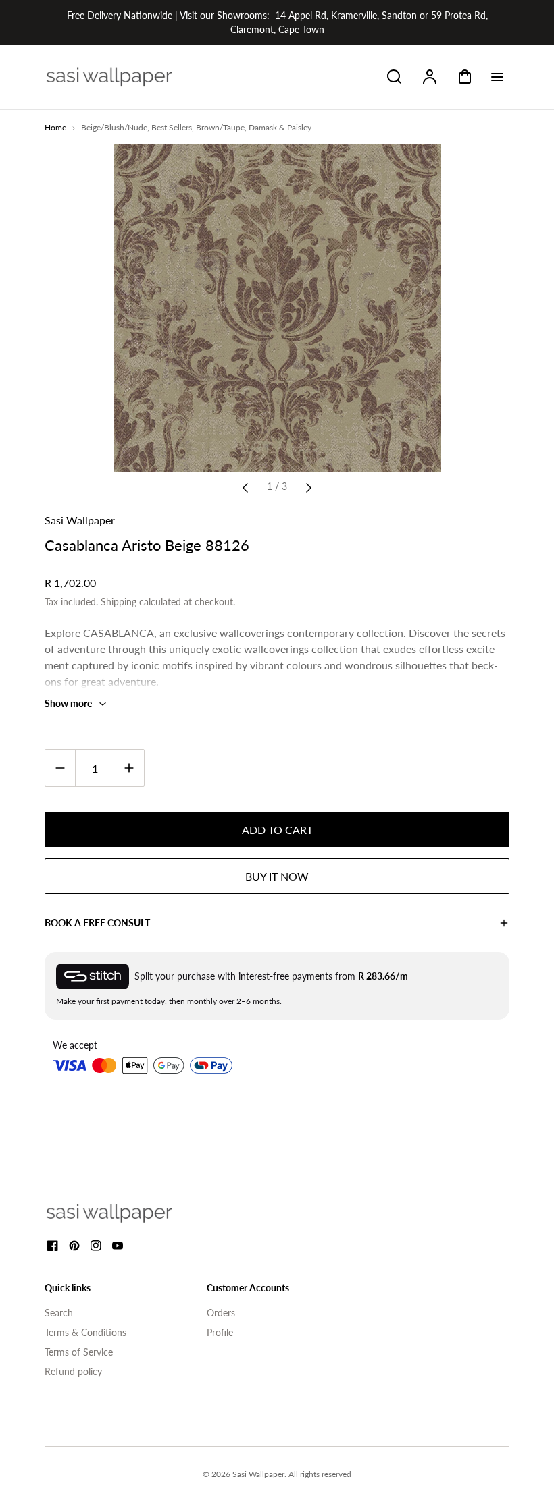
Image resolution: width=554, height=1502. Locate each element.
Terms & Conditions (85, 1332)
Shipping (118, 601)
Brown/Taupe (220, 127)
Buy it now (277, 876)
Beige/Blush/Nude (114, 127)
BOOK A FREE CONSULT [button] (97, 922)
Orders (221, 1312)
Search (59, 1312)
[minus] (60, 767)
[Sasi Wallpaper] (126, 1213)
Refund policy (73, 1371)
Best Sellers (171, 127)
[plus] (129, 767)
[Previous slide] (245, 486)
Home (55, 127)
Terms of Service (79, 1352)
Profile (220, 1332)
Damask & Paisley (280, 127)
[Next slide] (309, 486)
